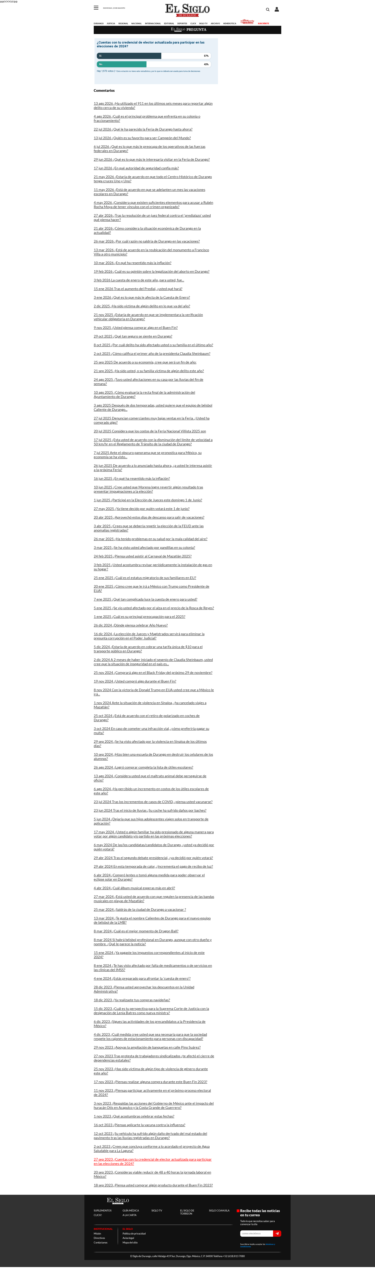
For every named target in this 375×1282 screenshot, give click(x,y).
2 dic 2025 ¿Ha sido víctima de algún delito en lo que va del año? (142, 306)
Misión (97, 1233)
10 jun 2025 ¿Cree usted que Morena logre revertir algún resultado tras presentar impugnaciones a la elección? (148, 489)
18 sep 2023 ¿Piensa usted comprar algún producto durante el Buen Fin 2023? (153, 1185)
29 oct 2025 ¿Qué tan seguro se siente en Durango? (133, 336)
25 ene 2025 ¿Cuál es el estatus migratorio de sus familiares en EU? (145, 577)
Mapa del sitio (130, 1242)
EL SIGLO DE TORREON (187, 1212)
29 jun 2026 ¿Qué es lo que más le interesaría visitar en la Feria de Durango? (152, 159)
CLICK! (98, 1215)
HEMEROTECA (229, 23)
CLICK (193, 23)
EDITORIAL (169, 23)
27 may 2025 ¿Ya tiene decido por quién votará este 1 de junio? (142, 508)
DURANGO (99, 23)
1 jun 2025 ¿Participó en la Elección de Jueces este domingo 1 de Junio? (148, 500)
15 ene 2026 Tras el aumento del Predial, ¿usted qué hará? (138, 288)
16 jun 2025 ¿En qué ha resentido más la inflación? (132, 478)
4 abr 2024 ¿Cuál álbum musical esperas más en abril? (134, 888)
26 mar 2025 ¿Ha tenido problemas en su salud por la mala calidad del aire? (150, 539)
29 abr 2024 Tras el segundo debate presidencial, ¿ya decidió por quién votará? (153, 857)
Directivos (99, 1237)
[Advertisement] (251, 58)
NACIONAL (136, 23)
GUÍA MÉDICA (131, 1210)
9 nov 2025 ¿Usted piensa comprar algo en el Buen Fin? (136, 327)
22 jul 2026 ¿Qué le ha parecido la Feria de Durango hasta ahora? (143, 129)
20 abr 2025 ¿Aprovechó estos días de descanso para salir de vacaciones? (149, 517)
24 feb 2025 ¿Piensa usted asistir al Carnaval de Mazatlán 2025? (143, 556)
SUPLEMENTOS (102, 1210)
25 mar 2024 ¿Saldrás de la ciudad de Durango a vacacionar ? (140, 909)
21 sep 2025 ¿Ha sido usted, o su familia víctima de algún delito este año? (149, 371)
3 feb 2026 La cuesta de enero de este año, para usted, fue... (139, 280)
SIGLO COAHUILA (219, 1210)
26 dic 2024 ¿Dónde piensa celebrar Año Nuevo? (131, 625)
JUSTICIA (111, 23)
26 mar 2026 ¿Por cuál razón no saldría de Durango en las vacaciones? (147, 241)
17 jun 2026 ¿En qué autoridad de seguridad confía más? (136, 168)
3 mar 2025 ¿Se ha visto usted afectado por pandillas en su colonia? (144, 547)
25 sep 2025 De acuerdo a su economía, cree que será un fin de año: (145, 362)
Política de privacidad (134, 1233)
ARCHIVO (215, 23)
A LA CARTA (130, 1215)
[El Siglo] (118, 1207)
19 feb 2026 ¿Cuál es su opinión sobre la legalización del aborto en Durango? (151, 271)
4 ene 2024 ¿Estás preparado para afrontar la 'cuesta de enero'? (142, 978)
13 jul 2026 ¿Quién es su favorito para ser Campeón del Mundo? (142, 138)
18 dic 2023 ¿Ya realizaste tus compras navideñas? (132, 1000)
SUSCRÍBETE (263, 23)
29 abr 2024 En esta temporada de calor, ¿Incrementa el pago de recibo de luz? (153, 866)
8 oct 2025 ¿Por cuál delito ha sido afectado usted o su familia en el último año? (153, 345)
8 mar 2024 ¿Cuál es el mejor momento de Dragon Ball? (136, 931)
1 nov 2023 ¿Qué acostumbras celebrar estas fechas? (134, 1116)
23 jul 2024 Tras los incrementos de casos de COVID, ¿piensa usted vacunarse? (153, 801)
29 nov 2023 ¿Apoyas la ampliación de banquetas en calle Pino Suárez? (147, 1047)
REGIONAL (123, 23)
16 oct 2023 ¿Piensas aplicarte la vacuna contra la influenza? (139, 1125)
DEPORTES (182, 23)
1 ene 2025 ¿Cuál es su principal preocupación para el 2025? (139, 616)
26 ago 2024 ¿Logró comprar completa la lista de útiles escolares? (143, 767)
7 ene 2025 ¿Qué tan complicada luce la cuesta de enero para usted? (145, 599)
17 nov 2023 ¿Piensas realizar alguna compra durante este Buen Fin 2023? (150, 1082)
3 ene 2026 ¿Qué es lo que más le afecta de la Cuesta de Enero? (142, 297)
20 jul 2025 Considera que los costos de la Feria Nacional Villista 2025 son (150, 431)
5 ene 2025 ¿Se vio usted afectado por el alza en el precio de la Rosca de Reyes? (154, 608)
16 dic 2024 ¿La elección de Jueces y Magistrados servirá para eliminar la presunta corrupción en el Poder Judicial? (149, 636)
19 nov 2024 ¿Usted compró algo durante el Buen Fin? (135, 681)
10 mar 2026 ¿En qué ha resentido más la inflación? (132, 263)
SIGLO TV (203, 23)
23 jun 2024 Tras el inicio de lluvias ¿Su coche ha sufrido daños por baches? (150, 810)
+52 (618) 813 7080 (234, 1256)
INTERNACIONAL (153, 23)
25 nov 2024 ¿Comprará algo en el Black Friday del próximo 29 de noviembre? (153, 672)
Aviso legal (128, 1237)
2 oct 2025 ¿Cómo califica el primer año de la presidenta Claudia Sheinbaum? (152, 353)
